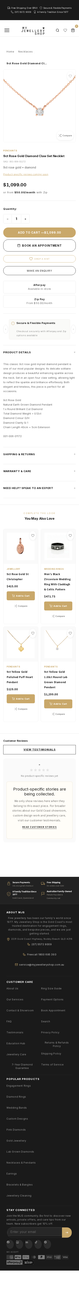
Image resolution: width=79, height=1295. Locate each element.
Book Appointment (53, 1010)
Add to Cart (22, 595)
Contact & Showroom (20, 1010)
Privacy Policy (50, 1032)
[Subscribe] (67, 1232)
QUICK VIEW (22, 558)
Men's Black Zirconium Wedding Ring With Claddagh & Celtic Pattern (57, 581)
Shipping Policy (51, 1053)
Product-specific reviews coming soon (25, 174)
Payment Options (52, 999)
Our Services (14, 999)
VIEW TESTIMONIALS (39, 749)
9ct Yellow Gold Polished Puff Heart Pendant (20, 677)
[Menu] (6, 30)
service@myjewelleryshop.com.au (41, 964)
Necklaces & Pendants (21, 1162)
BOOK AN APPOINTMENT (41, 245)
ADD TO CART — (39, 232)
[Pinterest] (47, 1244)
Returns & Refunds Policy (57, 1044)
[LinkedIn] (28, 1244)
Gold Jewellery (16, 1140)
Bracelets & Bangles (19, 1184)
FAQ (9, 1021)
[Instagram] (19, 1244)
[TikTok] (38, 1244)
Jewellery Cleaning (19, 1195)
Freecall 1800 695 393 (42, 954)
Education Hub (15, 1043)
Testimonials (14, 1032)
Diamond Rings (16, 1096)
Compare (22, 606)
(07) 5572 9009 (42, 944)
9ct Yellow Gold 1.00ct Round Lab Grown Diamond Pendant (55, 679)
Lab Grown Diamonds (20, 1151)
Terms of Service (52, 1064)
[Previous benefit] (5, 329)
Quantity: (10, 208)
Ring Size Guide (51, 988)
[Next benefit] (73, 329)
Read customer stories (39, 826)
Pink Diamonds (16, 1129)
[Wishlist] (65, 30)
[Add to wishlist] (70, 76)
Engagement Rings (18, 1085)
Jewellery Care (16, 1054)
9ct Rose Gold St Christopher (18, 576)
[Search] (57, 30)
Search (45, 1021)
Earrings (11, 1173)
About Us (12, 988)
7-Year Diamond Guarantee (22, 1066)
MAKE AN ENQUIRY (39, 270)
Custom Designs (17, 1118)
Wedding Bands (16, 1107)
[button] (39, 352)
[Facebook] (10, 1244)
